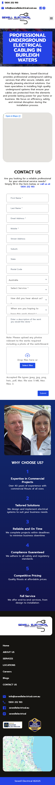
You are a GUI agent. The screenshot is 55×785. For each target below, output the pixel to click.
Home (6, 645)
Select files (27, 365)
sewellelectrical (17, 713)
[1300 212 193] (2, 2)
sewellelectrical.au (19, 708)
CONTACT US (10, 684)
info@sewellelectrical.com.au (21, 8)
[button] (51, 18)
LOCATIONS (9, 665)
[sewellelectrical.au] (4, 707)
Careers (7, 671)
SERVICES (8, 658)
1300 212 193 (11, 2)
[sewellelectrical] (4, 713)
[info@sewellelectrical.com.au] (2, 8)
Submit (43, 393)
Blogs (6, 678)
